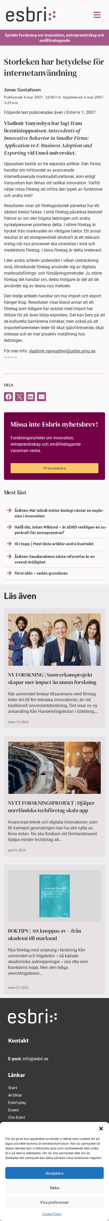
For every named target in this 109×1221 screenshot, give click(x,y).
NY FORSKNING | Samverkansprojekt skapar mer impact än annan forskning (52, 678)
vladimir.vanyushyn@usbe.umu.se (62, 351)
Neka (54, 1187)
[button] (101, 1128)
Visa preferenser (54, 1202)
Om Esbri (16, 1117)
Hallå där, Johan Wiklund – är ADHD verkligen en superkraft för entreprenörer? (61, 529)
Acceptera (54, 1173)
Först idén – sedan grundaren (41, 573)
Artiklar (15, 1094)
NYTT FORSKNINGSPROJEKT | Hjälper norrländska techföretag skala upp (51, 806)
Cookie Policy (52, 1214)
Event (13, 1109)
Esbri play (17, 1102)
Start (12, 1087)
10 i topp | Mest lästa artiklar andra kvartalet (54, 543)
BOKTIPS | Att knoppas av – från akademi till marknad (44, 934)
